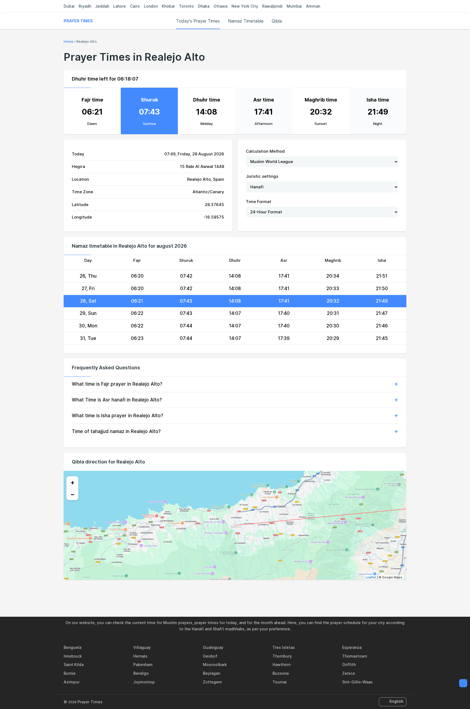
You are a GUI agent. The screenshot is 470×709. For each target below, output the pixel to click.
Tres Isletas (284, 647)
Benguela (72, 647)
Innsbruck (73, 656)
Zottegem (212, 682)
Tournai (280, 682)
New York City (244, 6)
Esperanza (351, 647)
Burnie (70, 673)
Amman (313, 6)
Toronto (186, 6)
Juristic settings (262, 176)
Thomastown (354, 656)
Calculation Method (265, 151)
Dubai (69, 6)
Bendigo (141, 673)
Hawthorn (281, 664)
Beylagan (211, 673)
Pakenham (143, 664)
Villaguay (142, 647)
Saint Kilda (74, 664)
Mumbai (294, 6)
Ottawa (220, 6)
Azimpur (71, 682)
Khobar (168, 6)
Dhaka (203, 6)
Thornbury (282, 656)
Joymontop (144, 682)
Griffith (349, 664)
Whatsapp (253, 591)
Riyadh (85, 6)
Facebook (216, 591)
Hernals (140, 656)
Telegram (241, 591)
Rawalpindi (272, 6)
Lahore (119, 6)
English (396, 701)
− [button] (72, 494)
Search (403, 21)
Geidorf (210, 656)
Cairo (135, 6)
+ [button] (72, 482)
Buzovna (281, 673)
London (151, 6)
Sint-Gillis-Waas (357, 682)
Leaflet (371, 577)
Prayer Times (78, 21)
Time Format (258, 201)
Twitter (228, 591)
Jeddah (102, 6)
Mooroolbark (215, 664)
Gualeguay (213, 647)
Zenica (348, 673)
